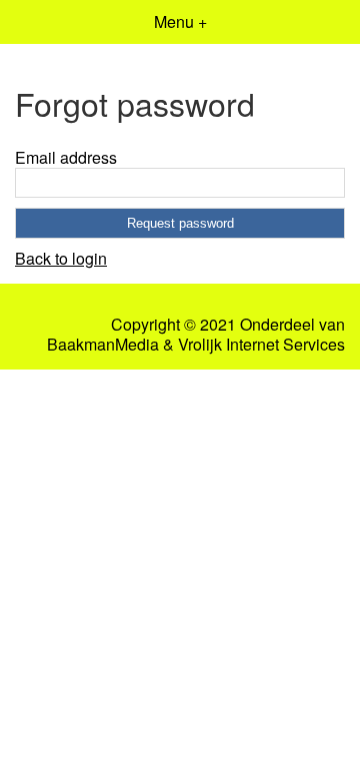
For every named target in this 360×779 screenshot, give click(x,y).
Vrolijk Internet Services (261, 345)
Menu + (180, 21)
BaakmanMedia (103, 345)
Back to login (61, 258)
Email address (66, 157)
